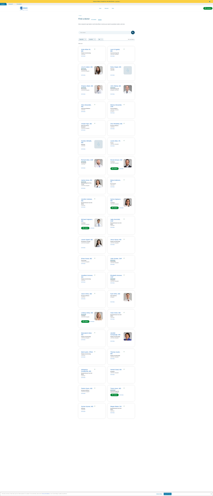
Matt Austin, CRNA (87, 352)
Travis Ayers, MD (115, 388)
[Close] (211, 494)
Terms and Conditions (46, 493)
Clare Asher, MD (115, 313)
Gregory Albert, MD (87, 86)
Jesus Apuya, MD (115, 239)
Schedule (209, 8)
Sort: (131, 39)
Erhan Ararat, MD (86, 258)
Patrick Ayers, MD (86, 388)
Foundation (19, 4)
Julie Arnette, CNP (116, 258)
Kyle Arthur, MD (115, 294)
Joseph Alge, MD (86, 123)
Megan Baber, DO (116, 406)
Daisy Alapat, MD (115, 67)
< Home (80, 15)
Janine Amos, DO (86, 180)
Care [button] (100, 8)
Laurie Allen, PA (115, 141)
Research (11, 4)
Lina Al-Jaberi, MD (87, 67)
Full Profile (83, 56)
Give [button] (113, 8)
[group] (85, 42)
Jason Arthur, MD (86, 294)
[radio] (134, 39)
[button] (209, 1)
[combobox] (105, 32)
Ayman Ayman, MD (87, 406)
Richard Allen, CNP (87, 160)
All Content (93, 19)
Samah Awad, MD (116, 369)
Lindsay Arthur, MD (87, 313)
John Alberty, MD (115, 86)
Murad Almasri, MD (116, 160)
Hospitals (3, 4)
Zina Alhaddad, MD (116, 123)
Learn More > (117, 1)
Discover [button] (106, 8)
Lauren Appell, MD (87, 239)
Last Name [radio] (132, 39)
